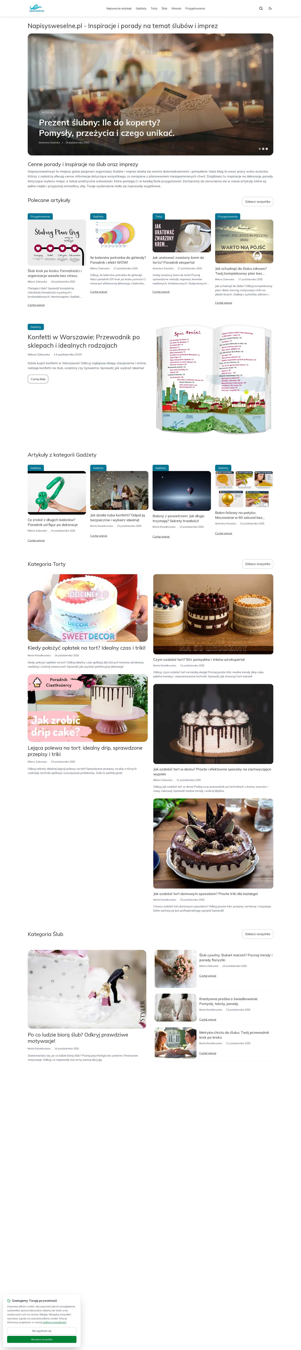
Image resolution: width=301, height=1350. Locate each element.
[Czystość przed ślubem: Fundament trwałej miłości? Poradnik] (150, 94)
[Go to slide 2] (263, 149)
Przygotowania (195, 8)
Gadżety (141, 8)
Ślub (164, 8)
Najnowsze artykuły (119, 8)
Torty (154, 8)
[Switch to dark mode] (270, 8)
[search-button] (261, 8)
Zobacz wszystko (257, 202)
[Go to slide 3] (266, 149)
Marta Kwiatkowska (50, 142)
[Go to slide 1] (260, 149)
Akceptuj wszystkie (42, 1339)
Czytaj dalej (38, 379)
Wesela (176, 8)
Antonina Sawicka (163, 268)
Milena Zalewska (37, 281)
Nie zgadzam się (41, 1330)
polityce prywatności (54, 1322)
